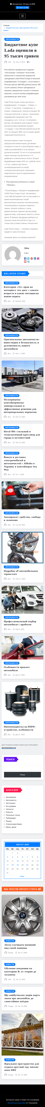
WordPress (12, 1103)
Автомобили (11, 797)
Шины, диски (11, 827)
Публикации (11, 818)
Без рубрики (11, 806)
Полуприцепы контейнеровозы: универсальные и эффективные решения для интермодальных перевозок (20, 405)
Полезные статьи (13, 815)
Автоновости (11, 800)
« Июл (21, 876)
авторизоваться (9, 747)
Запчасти (9, 809)
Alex (9, 62)
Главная (6, 25)
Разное (9, 821)
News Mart (21, 1103)
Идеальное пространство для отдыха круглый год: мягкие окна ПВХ (21, 1066)
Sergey (10, 952)
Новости (9, 812)
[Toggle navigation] (23, 16)
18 (13, 865)
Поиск (10, 759)
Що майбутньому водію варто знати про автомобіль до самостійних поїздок (22, 998)
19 (18, 865)
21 (27, 865)
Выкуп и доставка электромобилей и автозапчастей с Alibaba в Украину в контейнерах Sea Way (20, 463)
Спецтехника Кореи (14, 824)
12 (18, 861)
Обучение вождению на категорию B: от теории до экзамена (20, 971)
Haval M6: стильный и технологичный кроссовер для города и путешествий (22, 434)
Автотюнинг (11, 803)
